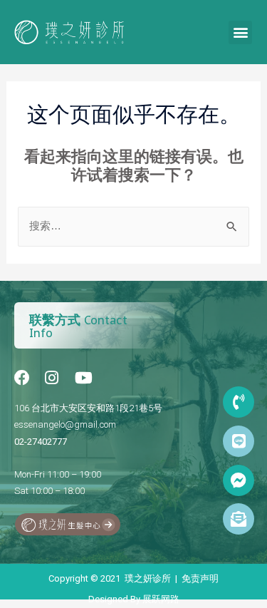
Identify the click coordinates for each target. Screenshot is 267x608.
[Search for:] (134, 226)
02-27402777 (40, 441)
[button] (240, 32)
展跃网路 (160, 599)
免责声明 (200, 578)
